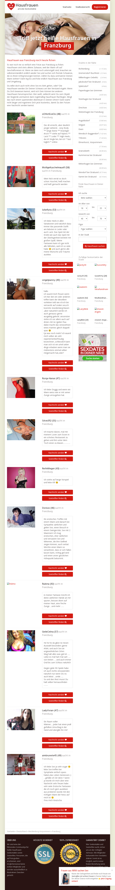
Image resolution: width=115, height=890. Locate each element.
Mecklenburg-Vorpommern (39, 831)
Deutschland (22, 831)
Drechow (93, 107)
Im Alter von (84, 203)
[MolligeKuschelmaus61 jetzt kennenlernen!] (21, 176)
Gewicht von (84, 214)
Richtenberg (93, 68)
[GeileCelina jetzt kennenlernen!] (21, 640)
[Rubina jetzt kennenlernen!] (21, 592)
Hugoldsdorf (93, 120)
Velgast (93, 124)
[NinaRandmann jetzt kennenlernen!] (101, 291)
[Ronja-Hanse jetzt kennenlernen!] (21, 387)
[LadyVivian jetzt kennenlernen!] (21, 719)
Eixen (93, 129)
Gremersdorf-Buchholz (93, 73)
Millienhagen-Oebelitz (93, 77)
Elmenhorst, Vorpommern (93, 144)
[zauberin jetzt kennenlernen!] (83, 291)
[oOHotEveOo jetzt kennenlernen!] (21, 123)
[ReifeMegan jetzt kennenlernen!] (21, 477)
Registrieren (100, 7)
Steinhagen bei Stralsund (93, 101)
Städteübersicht (83, 7)
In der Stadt (84, 234)
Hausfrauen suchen (96, 246)
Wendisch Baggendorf (93, 133)
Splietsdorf (93, 86)
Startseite (67, 7)
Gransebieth (93, 150)
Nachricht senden (56, 151)
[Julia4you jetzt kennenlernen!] (21, 218)
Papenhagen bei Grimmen (93, 92)
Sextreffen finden (57, 157)
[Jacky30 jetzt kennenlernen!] (83, 269)
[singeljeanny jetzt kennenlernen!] (21, 289)
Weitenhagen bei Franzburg (93, 114)
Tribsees (93, 138)
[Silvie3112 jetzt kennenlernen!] (21, 429)
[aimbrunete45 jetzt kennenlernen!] (21, 764)
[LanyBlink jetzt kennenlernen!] (83, 313)
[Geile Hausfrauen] (22, 7)
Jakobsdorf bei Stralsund (93, 81)
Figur (81, 224)
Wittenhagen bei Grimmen (93, 165)
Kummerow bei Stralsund (93, 157)
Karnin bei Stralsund (93, 176)
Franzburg (47, 117)
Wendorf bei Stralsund (93, 172)
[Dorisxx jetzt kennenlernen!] (21, 517)
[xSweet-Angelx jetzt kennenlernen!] (101, 313)
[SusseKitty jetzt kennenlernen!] (101, 269)
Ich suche (83, 193)
